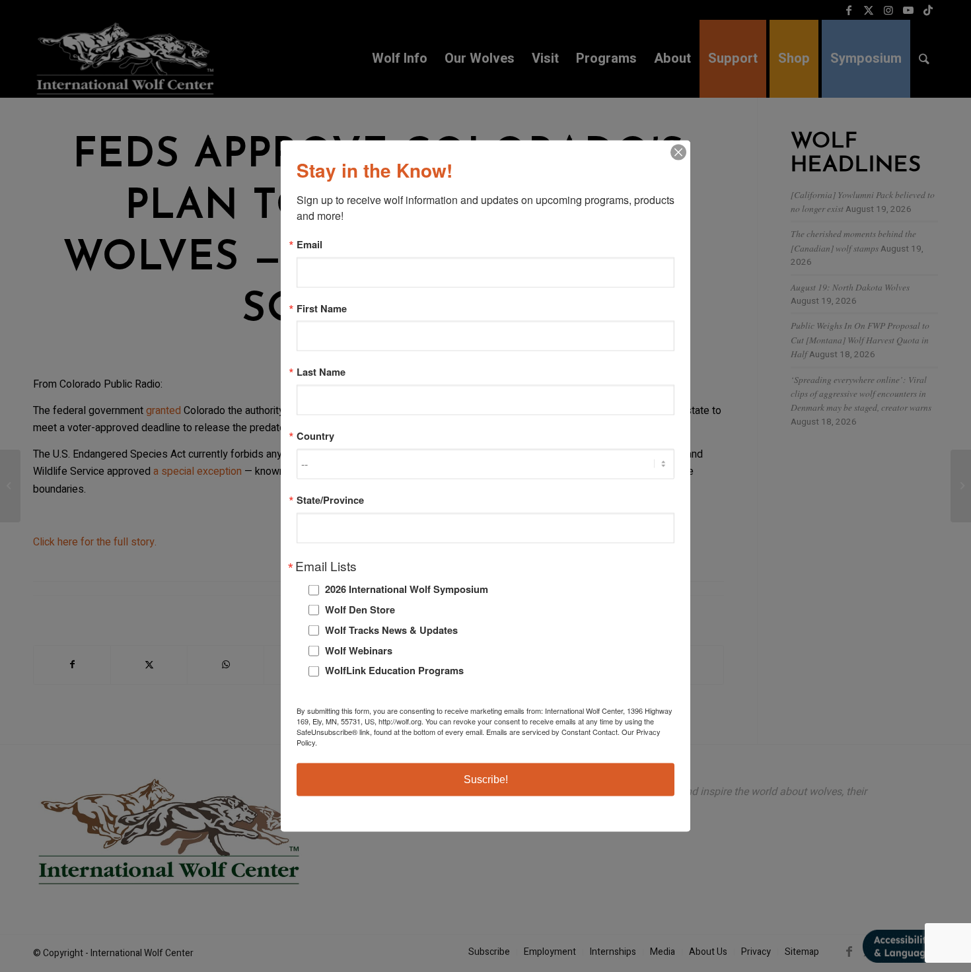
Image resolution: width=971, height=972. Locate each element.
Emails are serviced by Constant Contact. (553, 731)
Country (315, 436)
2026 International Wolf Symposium (406, 589)
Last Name (321, 372)
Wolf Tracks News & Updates (391, 629)
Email (309, 245)
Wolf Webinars (358, 649)
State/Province (330, 499)
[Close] (678, 152)
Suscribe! (486, 778)
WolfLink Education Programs (394, 670)
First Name (322, 308)
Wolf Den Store (360, 609)
